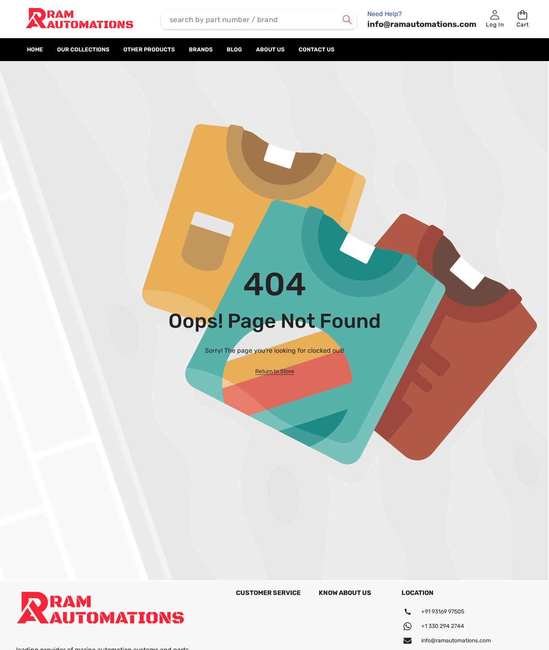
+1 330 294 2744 (442, 626)
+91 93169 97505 (442, 611)
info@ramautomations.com (456, 640)
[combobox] (259, 19)
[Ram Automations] (79, 19)
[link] (274, 372)
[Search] (347, 19)
